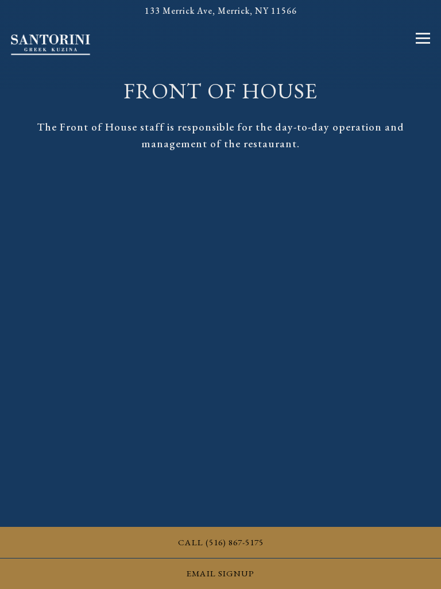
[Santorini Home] (50, 44)
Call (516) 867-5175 (221, 542)
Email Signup (220, 573)
